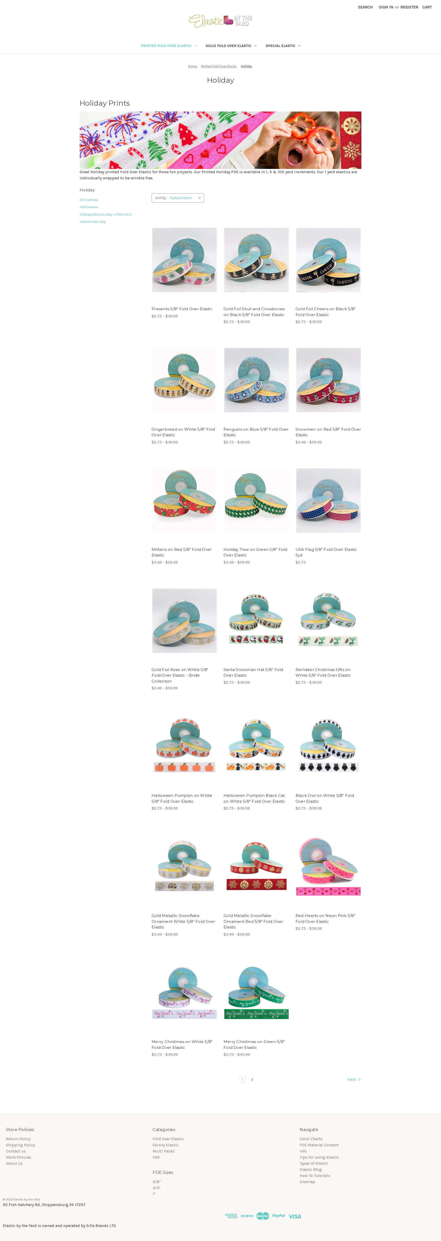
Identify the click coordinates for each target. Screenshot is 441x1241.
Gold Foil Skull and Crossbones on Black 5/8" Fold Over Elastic (254, 311)
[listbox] (186, 198)
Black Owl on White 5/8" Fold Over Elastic (325, 798)
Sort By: (160, 198)
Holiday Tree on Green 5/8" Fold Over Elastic (255, 552)
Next (352, 1079)
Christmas (89, 199)
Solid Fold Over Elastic (228, 45)
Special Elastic (280, 45)
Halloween (89, 207)
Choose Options (184, 260)
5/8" (157, 1181)
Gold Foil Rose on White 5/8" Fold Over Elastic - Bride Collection (180, 675)
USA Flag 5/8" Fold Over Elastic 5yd (326, 552)
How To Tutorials (315, 1175)
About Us (14, 1163)
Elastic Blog (311, 1169)
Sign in (386, 7)
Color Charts (311, 1138)
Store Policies (18, 1157)
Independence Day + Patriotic (106, 214)
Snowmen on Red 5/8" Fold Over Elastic (328, 432)
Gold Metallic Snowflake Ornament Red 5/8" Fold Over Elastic (253, 921)
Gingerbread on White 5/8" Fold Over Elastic (183, 432)
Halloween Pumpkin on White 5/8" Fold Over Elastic (182, 798)
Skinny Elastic (165, 1145)
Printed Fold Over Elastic (166, 45)
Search (365, 7)
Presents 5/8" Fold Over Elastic (182, 308)
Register (409, 7)
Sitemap (307, 1181)
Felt (156, 1157)
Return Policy (18, 1138)
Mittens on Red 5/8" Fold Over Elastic (182, 552)
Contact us (16, 1151)
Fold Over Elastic (168, 1138)
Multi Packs (164, 1151)
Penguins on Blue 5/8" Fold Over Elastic (256, 432)
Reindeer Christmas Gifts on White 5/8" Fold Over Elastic (323, 672)
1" (154, 1194)
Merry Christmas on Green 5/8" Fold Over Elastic (254, 1044)
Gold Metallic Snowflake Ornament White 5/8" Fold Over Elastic (183, 921)
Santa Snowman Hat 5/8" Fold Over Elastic (253, 672)
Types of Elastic (314, 1163)
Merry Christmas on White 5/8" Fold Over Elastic (182, 1044)
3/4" (157, 1187)
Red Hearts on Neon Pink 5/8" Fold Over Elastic (325, 918)
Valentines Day (93, 221)
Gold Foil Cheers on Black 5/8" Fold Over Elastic (326, 311)
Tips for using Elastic (319, 1157)
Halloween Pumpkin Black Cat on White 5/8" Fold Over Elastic (254, 798)
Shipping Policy (20, 1145)
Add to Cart (328, 501)
